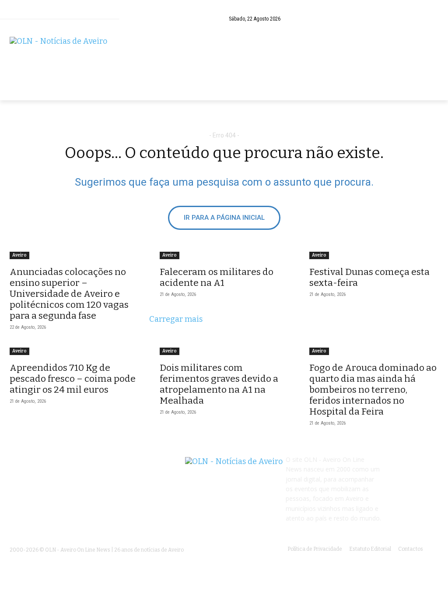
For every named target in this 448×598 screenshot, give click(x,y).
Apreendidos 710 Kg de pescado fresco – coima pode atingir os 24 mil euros (73, 378)
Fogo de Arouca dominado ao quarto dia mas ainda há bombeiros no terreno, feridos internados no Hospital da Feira (373, 389)
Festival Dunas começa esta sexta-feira (369, 277)
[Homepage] (224, 53)
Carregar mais (176, 319)
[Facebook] (431, 18)
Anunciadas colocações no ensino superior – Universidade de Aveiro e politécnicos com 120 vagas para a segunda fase (69, 293)
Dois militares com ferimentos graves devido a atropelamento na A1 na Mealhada (219, 384)
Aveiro (19, 255)
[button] (414, 19)
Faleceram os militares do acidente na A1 (216, 277)
